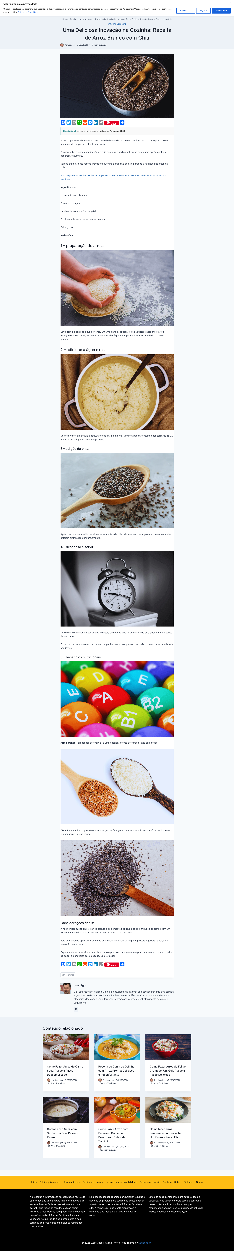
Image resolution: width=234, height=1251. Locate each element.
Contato (167, 1182)
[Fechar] (231, 2)
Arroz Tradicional (117, 24)
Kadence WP (145, 1242)
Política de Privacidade (28, 12)
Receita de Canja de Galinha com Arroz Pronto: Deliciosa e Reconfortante (116, 1070)
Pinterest (188, 1182)
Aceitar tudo (221, 10)
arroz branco (68, 975)
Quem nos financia (150, 1182)
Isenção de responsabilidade (121, 1182)
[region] (117, 8)
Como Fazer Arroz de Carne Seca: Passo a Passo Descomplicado (65, 1070)
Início (34, 1182)
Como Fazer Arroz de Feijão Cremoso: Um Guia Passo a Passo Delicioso (168, 1070)
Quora (199, 1182)
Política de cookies (93, 1182)
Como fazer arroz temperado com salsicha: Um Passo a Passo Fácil (166, 1133)
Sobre (177, 1182)
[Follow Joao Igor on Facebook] (76, 1009)
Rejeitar (203, 10)
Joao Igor (72, 45)
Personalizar (185, 10)
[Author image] (62, 45)
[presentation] (66, 1047)
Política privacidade (50, 1182)
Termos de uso (72, 1182)
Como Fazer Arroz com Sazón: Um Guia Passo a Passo (62, 1133)
